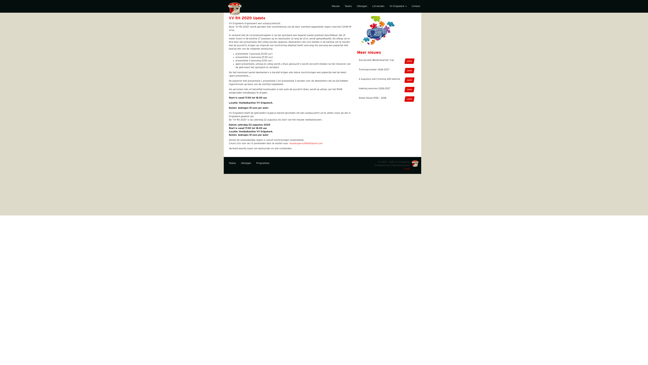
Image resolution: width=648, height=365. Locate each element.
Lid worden (378, 6)
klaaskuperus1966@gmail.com (306, 143)
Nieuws (336, 6)
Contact (416, 6)
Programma (262, 163)
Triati (407, 169)
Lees (409, 61)
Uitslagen (362, 6)
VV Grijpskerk (397, 6)
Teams (348, 6)
